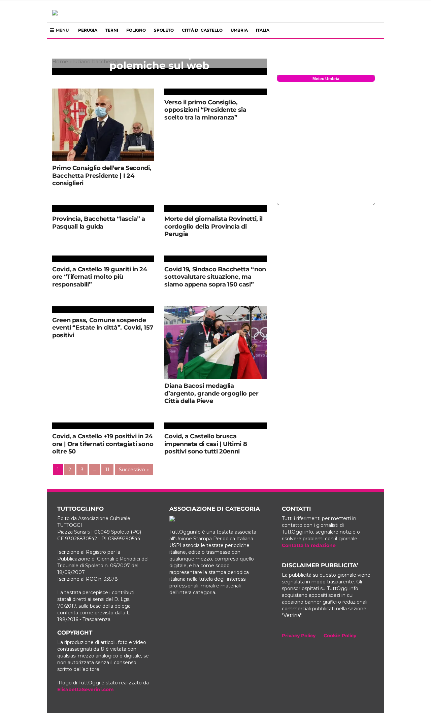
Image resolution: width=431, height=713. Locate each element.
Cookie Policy (340, 636)
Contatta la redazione (309, 545)
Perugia (87, 30)
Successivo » (134, 470)
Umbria (239, 30)
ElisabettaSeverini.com (85, 689)
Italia (262, 30)
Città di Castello (202, 30)
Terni (111, 30)
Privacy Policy (299, 636)
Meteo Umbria (325, 78)
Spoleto (164, 30)
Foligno (136, 30)
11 (107, 470)
